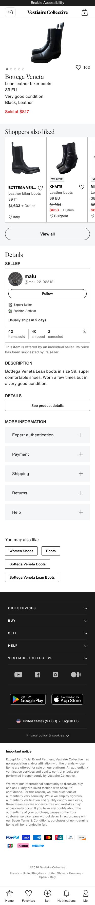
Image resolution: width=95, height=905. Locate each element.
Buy (12, 621)
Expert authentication (33, 435)
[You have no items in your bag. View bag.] (84, 12)
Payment (20, 454)
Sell (12, 633)
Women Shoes (21, 551)
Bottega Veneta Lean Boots (32, 577)
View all (47, 234)
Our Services (22, 608)
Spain (43, 877)
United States (57, 873)
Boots (50, 551)
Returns (19, 493)
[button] (84, 12)
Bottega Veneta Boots (27, 564)
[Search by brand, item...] (10, 12)
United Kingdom (33, 873)
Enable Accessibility (47, 2)
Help (16, 512)
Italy (53, 877)
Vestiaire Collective (30, 658)
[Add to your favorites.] (40, 188)
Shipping (20, 473)
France (15, 873)
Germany (75, 873)
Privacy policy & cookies (45, 735)
